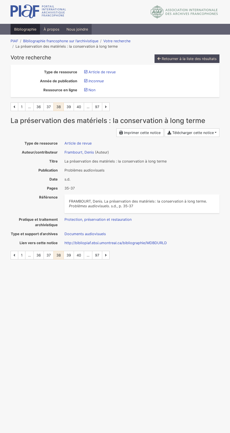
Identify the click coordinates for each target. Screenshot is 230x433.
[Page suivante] (106, 107)
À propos (51, 29)
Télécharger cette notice (192, 132)
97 (97, 107)
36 (38, 107)
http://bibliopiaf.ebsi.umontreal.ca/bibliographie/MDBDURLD (115, 243)
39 (68, 107)
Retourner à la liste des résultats (189, 58)
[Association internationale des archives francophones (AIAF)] (184, 11)
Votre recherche (116, 41)
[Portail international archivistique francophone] (38, 11)
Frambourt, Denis (79, 152)
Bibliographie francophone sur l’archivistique (60, 41)
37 (48, 107)
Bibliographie (25, 29)
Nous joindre (77, 29)
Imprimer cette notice (142, 132)
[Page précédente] (14, 107)
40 (79, 107)
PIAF (14, 41)
